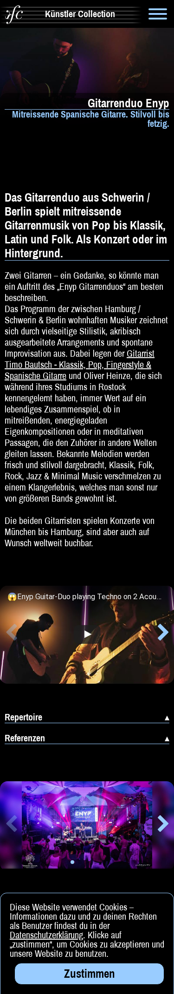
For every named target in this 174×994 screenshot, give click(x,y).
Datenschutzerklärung (46, 935)
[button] (11, 634)
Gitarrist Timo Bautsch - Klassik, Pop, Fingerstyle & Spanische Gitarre (80, 364)
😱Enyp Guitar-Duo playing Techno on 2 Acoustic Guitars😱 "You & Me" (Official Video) (84, 597)
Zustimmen (89, 973)
